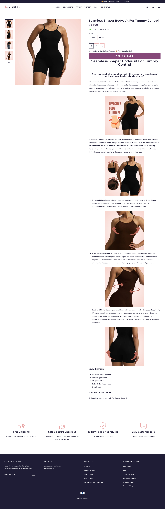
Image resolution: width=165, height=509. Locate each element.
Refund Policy (88, 474)
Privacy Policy (128, 486)
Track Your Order (83, 7)
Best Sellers (68, 7)
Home (57, 7)
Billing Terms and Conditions (93, 482)
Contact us (105, 7)
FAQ (95, 7)
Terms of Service (89, 470)
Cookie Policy (88, 478)
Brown (101, 37)
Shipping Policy (128, 482)
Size (91, 42)
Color (92, 33)
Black (93, 37)
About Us (87, 466)
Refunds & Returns (129, 478)
